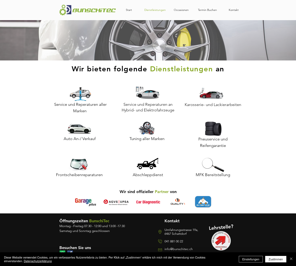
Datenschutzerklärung (38, 261)
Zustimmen (276, 259)
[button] (212, 129)
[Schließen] (291, 259)
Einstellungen (250, 259)
